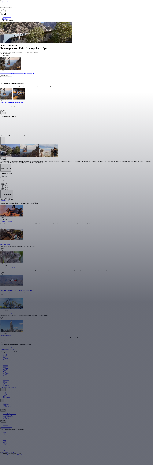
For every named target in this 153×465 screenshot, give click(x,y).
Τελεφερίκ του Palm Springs (8, 347)
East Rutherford (6, 385)
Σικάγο (4, 357)
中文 (4, 450)
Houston (4, 367)
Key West (5, 374)
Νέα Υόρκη (5, 354)
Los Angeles (5, 358)
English (4, 432)
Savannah (5, 377)
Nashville (4, 370)
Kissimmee (5, 382)
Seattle (4, 371)
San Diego (5, 360)
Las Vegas (5, 355)
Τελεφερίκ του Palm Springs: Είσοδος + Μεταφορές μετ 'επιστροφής (17, 73)
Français (4, 440)
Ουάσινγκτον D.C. (6, 362)
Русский (4, 447)
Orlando (4, 361)
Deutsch (4, 436)
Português (5, 445)
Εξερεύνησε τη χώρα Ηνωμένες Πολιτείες (8, 387)
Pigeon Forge (5, 375)
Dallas (4, 381)
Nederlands (5, 443)
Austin (4, 383)
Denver (4, 378)
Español (4, 439)
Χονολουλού (5, 366)
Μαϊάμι (4, 359)
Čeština (4, 434)
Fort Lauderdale (6, 380)
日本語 (4, 444)
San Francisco (5, 356)
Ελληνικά (5, 437)
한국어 (4, 441)
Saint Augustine (6, 373)
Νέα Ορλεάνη (5, 368)
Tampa (4, 376)
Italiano (4, 442)
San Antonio (5, 365)
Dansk (4, 435)
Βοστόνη (4, 363)
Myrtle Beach (5, 384)
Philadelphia (5, 369)
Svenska (4, 449)
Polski (4, 446)
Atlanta (4, 372)
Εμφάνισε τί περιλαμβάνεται (6, 76)
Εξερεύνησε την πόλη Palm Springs (7, 349)
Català (4, 433)
